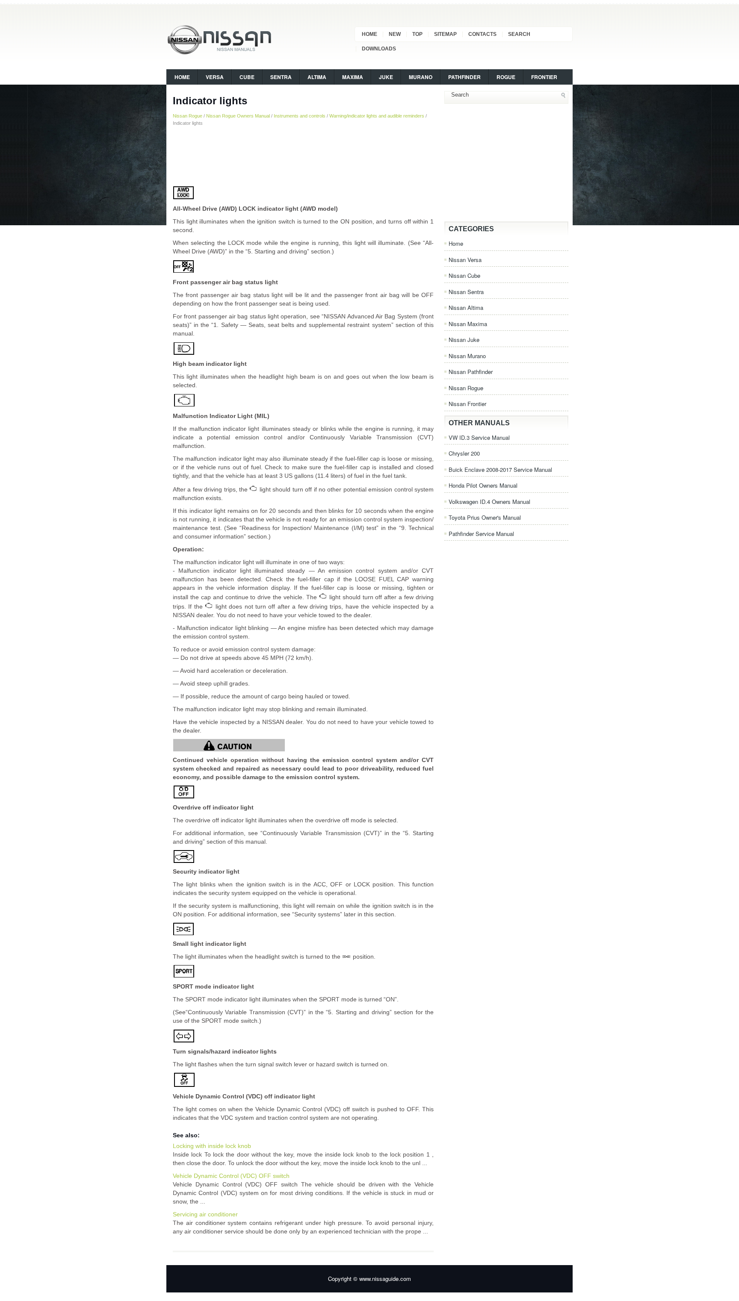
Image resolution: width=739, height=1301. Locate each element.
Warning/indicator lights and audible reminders (376, 115)
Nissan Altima (466, 307)
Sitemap (445, 34)
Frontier (544, 77)
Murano (420, 77)
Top (417, 34)
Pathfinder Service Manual (481, 534)
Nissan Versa (465, 260)
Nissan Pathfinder (471, 372)
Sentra (281, 77)
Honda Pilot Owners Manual (483, 485)
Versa (215, 77)
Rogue (506, 77)
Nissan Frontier (467, 404)
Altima (316, 77)
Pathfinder (464, 77)
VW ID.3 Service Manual (479, 437)
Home (369, 34)
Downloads (379, 49)
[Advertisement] (303, 156)
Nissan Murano (467, 356)
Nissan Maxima (468, 324)
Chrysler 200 (464, 453)
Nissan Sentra (466, 292)
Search (519, 34)
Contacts (482, 34)
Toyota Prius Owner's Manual (485, 517)
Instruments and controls (299, 115)
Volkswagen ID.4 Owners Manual (489, 501)
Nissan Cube (464, 275)
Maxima (352, 77)
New (395, 34)
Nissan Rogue (187, 115)
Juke (386, 77)
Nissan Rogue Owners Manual (238, 115)
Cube (246, 77)
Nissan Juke (464, 340)
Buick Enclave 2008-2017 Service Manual (500, 469)
